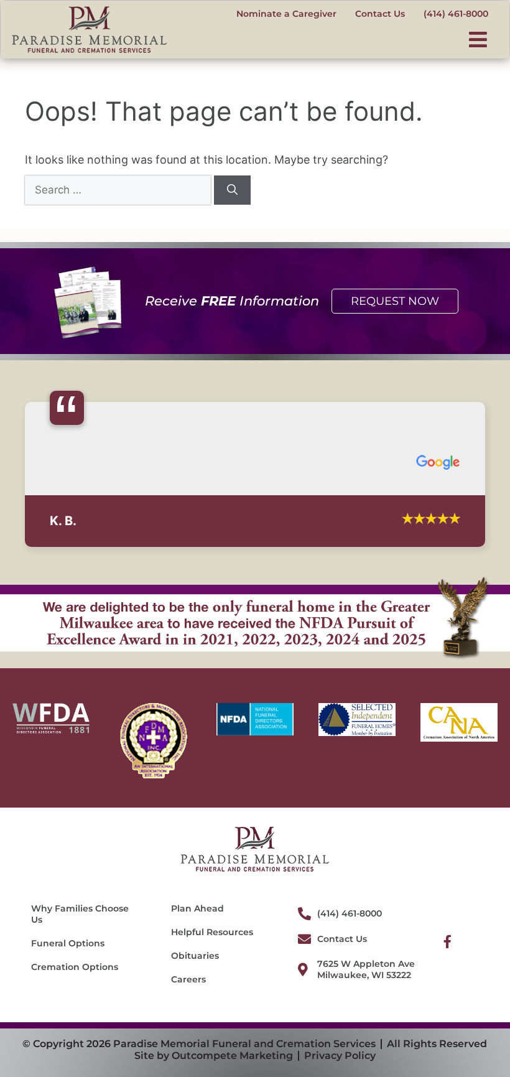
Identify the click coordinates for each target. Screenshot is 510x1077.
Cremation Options (74, 986)
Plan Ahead (197, 927)
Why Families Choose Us (80, 933)
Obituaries (195, 975)
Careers (188, 998)
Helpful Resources (212, 951)
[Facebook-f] (447, 960)
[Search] (232, 190)
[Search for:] (119, 189)
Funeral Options (67, 962)
